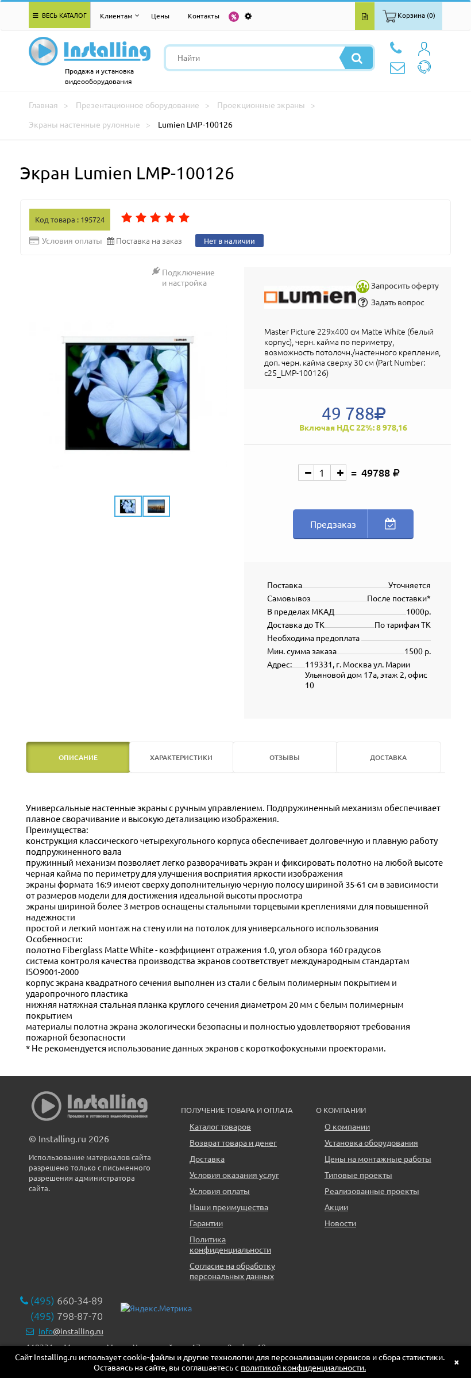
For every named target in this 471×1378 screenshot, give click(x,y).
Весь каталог (63, 15)
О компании (347, 1126)
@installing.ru (70, 1331)
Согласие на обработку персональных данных (232, 1270)
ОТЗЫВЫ (284, 757)
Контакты (203, 15)
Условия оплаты (220, 1190)
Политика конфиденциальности (230, 1244)
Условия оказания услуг (234, 1174)
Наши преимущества (229, 1207)
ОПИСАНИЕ (78, 757)
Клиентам (116, 15)
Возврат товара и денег (233, 1142)
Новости (340, 1223)
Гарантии (206, 1223)
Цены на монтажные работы (378, 1158)
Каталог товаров (220, 1126)
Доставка (207, 1158)
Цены (160, 15)
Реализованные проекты (372, 1190)
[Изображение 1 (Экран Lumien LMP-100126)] (128, 394)
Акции (336, 1207)
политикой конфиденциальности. (303, 1367)
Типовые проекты (358, 1174)
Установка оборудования (371, 1142)
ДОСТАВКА (388, 757)
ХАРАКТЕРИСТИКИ (181, 757)
